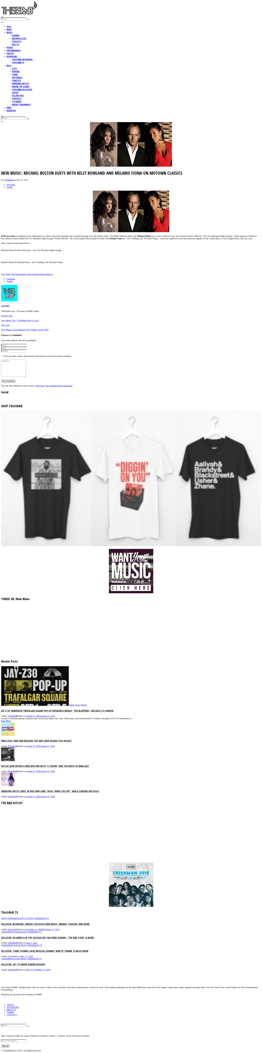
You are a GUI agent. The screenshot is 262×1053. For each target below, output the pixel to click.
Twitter (10, 187)
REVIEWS (16, 71)
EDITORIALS (17, 77)
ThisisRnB (9, 180)
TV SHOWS (16, 101)
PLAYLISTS (16, 41)
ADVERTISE (11, 110)
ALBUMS (15, 35)
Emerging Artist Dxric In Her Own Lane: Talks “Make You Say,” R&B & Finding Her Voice (50, 791)
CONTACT (12, 1015)
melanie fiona (26, 274)
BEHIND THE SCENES (20, 86)
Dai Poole (12, 929)
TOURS (15, 74)
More (9, 65)
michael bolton (38, 274)
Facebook (11, 185)
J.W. (10, 956)
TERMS (10, 1012)
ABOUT (10, 1005)
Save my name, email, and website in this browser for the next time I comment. (38, 356)
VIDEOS (10, 47)
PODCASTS (16, 98)
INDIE (9, 107)
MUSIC (9, 32)
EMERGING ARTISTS (20, 83)
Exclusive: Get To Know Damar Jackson (23, 964)
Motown (49, 274)
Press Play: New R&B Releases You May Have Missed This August (36, 740)
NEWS (9, 29)
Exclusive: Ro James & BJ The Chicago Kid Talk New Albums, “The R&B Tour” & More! (47, 937)
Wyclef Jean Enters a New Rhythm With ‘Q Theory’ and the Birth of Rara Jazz (45, 766)
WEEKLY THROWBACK (21, 104)
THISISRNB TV (18, 62)
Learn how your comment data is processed (53, 386)
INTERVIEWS (12, 56)
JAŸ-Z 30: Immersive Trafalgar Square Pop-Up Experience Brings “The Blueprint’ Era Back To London (57, 710)
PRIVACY (11, 1010)
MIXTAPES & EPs (19, 38)
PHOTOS (10, 53)
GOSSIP (15, 92)
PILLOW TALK (18, 95)
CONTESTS (16, 80)
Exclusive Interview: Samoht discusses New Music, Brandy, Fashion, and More (45, 924)
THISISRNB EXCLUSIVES (22, 89)
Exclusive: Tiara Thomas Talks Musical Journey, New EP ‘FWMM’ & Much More (44, 951)
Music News (74, 705)
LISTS (14, 68)
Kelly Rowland (13, 274)
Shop (9, 26)
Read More (6, 721)
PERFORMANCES (14, 50)
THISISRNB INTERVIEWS (22, 59)
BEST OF (15, 44)
